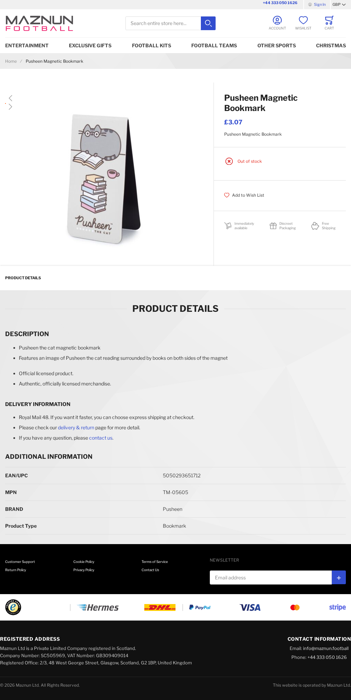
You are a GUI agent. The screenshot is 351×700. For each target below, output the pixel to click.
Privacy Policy (83, 570)
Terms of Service (155, 562)
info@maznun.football (326, 648)
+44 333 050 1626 (280, 2)
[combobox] (170, 23)
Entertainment (27, 45)
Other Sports (276, 45)
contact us (100, 438)
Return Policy (15, 570)
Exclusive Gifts (90, 45)
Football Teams (214, 45)
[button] (339, 5)
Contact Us (150, 570)
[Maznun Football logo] (39, 23)
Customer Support (20, 562)
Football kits (151, 45)
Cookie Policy (83, 562)
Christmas (331, 45)
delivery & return (76, 427)
